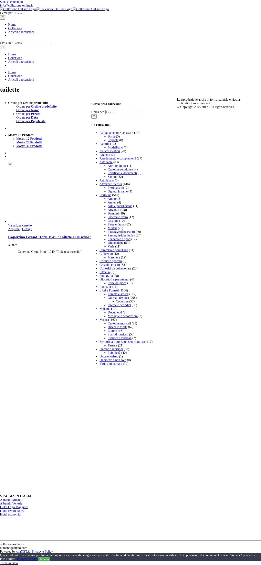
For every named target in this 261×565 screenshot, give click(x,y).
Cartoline (105, 195)
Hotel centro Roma (12, 510)
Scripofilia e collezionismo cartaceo (122, 341)
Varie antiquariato (111, 363)
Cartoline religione (120, 169)
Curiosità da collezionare (115, 268)
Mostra (29, 138)
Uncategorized (109, 356)
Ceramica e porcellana (114, 250)
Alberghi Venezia (11, 503)
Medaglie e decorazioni (123, 316)
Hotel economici (10, 514)
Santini (112, 176)
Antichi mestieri (110, 151)
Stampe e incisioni (111, 349)
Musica (104, 319)
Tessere (112, 345)
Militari (112, 228)
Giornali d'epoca (118, 297)
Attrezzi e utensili (111, 184)
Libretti (112, 330)
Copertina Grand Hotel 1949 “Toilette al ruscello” (49, 237)
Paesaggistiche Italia (121, 235)
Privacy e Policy (42, 551)
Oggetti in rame (118, 191)
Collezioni (106, 253)
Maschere (114, 257)
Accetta (44, 559)
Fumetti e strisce (118, 294)
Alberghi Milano (10, 499)
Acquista (14, 229)
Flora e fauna (116, 224)
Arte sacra (106, 162)
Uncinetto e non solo (113, 360)
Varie (111, 246)
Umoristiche (115, 242)
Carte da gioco (117, 283)
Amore (112, 198)
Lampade (106, 286)
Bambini (113, 213)
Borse (111, 136)
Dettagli (27, 229)
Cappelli (113, 140)
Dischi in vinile (117, 327)
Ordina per (36, 106)
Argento (105, 154)
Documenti (115, 312)
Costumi (113, 220)
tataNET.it (23, 551)
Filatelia (105, 272)
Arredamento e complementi (118, 158)
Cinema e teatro (118, 217)
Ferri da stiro (116, 187)
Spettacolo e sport (119, 239)
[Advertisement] (122, 430)
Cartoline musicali (119, 323)
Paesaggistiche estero (121, 231)
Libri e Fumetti (109, 290)
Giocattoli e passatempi (114, 279)
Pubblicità (114, 352)
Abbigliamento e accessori (116, 132)
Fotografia (106, 275)
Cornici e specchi (111, 261)
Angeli (112, 202)
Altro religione (117, 165)
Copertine (122, 301)
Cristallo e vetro (110, 264)
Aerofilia (105, 143)
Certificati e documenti (122, 173)
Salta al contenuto (11, 1)
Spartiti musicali (118, 334)
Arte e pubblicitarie (120, 206)
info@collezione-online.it (16, 5)
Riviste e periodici (119, 305)
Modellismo (115, 147)
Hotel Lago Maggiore (14, 507)
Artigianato (107, 180)
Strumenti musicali (120, 338)
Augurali (113, 209)
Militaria (105, 308)
